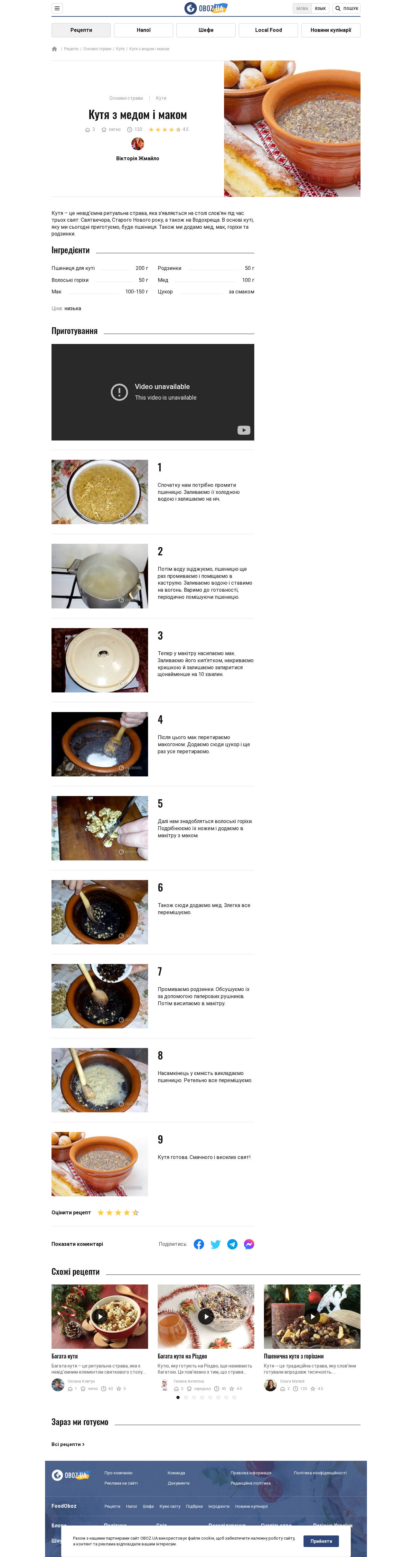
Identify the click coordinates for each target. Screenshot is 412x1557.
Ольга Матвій (292, 1381)
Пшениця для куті (73, 268)
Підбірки (194, 1506)
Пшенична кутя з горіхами (294, 1356)
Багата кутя (65, 1356)
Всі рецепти (66, 1444)
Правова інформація (251, 1472)
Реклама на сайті (121, 1483)
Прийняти (321, 1541)
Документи (179, 1483)
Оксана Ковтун (81, 1381)
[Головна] (54, 49)
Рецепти (81, 30)
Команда (176, 1472)
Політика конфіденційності (320, 1472)
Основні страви (97, 49)
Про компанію (119, 1472)
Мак (56, 292)
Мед (163, 280)
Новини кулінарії (331, 30)
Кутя (120, 49)
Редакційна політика (251, 1483)
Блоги (59, 1526)
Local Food (268, 30)
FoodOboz (64, 1506)
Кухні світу (170, 1506)
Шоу (57, 1541)
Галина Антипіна (189, 1381)
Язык (320, 8)
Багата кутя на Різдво (182, 1356)
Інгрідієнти (219, 1506)
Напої (144, 30)
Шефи (206, 30)
